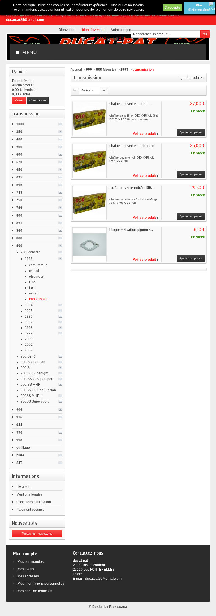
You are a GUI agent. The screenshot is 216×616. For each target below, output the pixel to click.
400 (19, 139)
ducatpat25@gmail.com (103, 579)
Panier (18, 71)
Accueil (76, 70)
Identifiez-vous (93, 30)
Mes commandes (30, 562)
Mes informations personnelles (40, 584)
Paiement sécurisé (30, 510)
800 (19, 215)
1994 (29, 305)
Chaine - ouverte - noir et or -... (132, 148)
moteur (34, 293)
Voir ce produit (144, 134)
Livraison (23, 487)
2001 (29, 345)
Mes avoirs (25, 569)
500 (19, 147)
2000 (29, 339)
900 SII (26, 368)
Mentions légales (29, 494)
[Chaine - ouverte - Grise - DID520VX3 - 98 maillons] (89, 119)
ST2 (19, 463)
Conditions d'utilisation (33, 502)
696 (19, 185)
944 (19, 425)
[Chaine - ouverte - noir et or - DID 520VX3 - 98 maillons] (89, 161)
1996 (29, 316)
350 (19, 132)
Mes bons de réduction (34, 591)
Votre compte (121, 30)
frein (32, 288)
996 (19, 432)
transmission (38, 299)
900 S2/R (28, 356)
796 (19, 208)
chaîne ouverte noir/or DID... (131, 187)
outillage (23, 448)
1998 (29, 328)
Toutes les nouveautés (37, 533)
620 (19, 162)
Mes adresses (28, 576)
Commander (37, 100)
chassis (34, 271)
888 (19, 238)
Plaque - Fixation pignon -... (131, 229)
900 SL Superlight (34, 373)
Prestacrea (118, 607)
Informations (25, 476)
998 (19, 440)
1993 (29, 259)
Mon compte (25, 554)
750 (19, 200)
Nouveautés (24, 523)
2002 (29, 350)
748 (19, 193)
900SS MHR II (31, 396)
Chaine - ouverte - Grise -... (130, 103)
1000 (20, 124)
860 (19, 231)
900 (19, 246)
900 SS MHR (30, 385)
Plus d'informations (199, 7)
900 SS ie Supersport (37, 379)
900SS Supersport (35, 401)
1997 (29, 322)
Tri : (75, 90)
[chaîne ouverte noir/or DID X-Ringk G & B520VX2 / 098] (89, 203)
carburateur (38, 265)
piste (20, 455)
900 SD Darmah (33, 362)
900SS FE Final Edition (38, 390)
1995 (29, 311)
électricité (36, 276)
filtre (32, 282)
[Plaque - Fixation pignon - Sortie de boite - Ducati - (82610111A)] (89, 244)
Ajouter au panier (190, 132)
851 (19, 223)
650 (19, 170)
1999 (29, 333)
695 (19, 177)
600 (19, 155)
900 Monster (30, 252)
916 (19, 417)
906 (19, 410)
